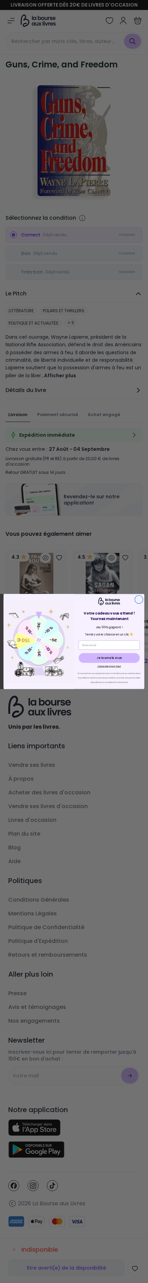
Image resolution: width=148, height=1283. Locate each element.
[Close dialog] (139, 599)
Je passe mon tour (109, 666)
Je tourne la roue (109, 658)
